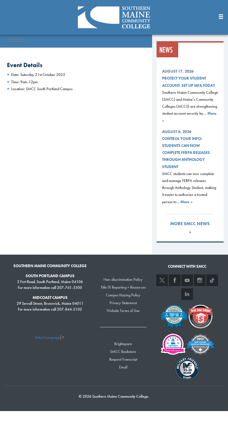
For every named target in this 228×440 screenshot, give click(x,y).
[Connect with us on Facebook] (174, 280)
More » (186, 201)
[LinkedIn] (187, 294)
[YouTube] (187, 280)
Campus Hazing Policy (123, 295)
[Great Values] (200, 315)
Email (123, 367)
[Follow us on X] (162, 280)
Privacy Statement (123, 302)
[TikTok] (212, 280)
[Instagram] (199, 280)
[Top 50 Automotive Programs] (174, 315)
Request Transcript (123, 359)
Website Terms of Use (123, 310)
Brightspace (123, 343)
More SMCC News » (190, 228)
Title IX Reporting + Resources (123, 287)
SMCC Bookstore (123, 351)
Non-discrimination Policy (123, 279)
